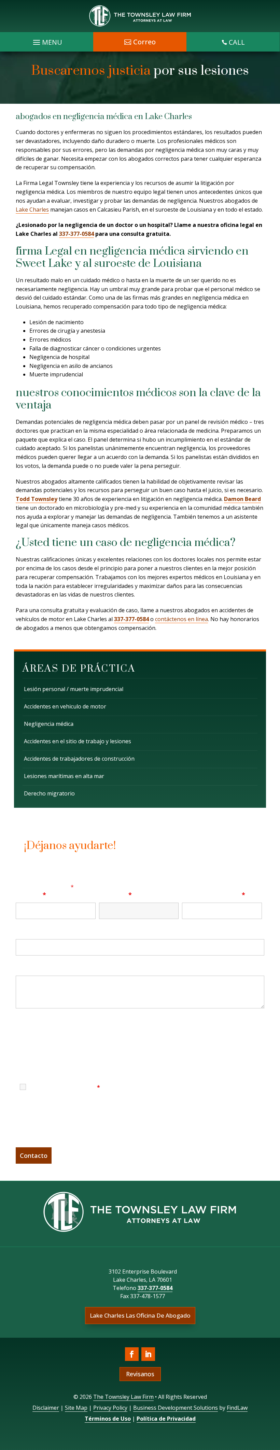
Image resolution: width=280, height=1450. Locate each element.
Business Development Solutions (175, 1407)
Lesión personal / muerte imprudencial (73, 689)
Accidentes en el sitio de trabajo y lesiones (77, 741)
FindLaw (237, 1407)
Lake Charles (32, 209)
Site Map (76, 1407)
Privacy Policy (110, 1407)
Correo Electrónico (213, 895)
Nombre (31, 895)
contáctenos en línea (181, 619)
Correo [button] (144, 41)
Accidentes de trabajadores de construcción (79, 758)
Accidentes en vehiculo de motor (65, 706)
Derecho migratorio (49, 793)
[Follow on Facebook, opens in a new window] (132, 1354)
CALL (237, 42)
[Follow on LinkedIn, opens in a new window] (148, 1354)
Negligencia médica (48, 724)
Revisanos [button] (140, 1374)
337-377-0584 (76, 234)
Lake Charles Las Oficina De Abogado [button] (140, 1315)
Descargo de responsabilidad (53, 1023)
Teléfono (30, 931)
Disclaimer (45, 1407)
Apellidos (115, 895)
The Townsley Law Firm (123, 1397)
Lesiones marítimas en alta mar (64, 776)
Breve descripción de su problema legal (76, 968)
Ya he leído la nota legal (64, 1087)
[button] (273, 1400)
